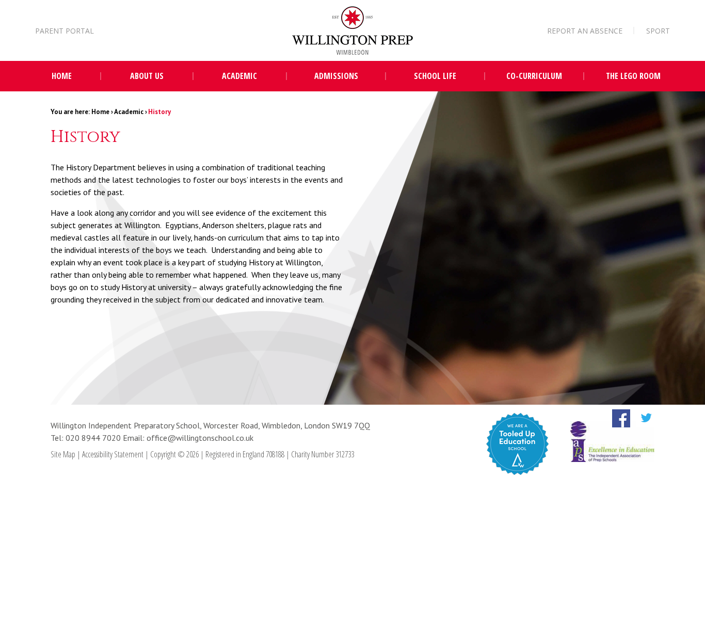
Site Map (63, 454)
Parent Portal (64, 31)
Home (100, 111)
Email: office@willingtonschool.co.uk (188, 438)
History (159, 111)
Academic (128, 111)
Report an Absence (584, 31)
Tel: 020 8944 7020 (87, 438)
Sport (658, 31)
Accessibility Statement (112, 454)
